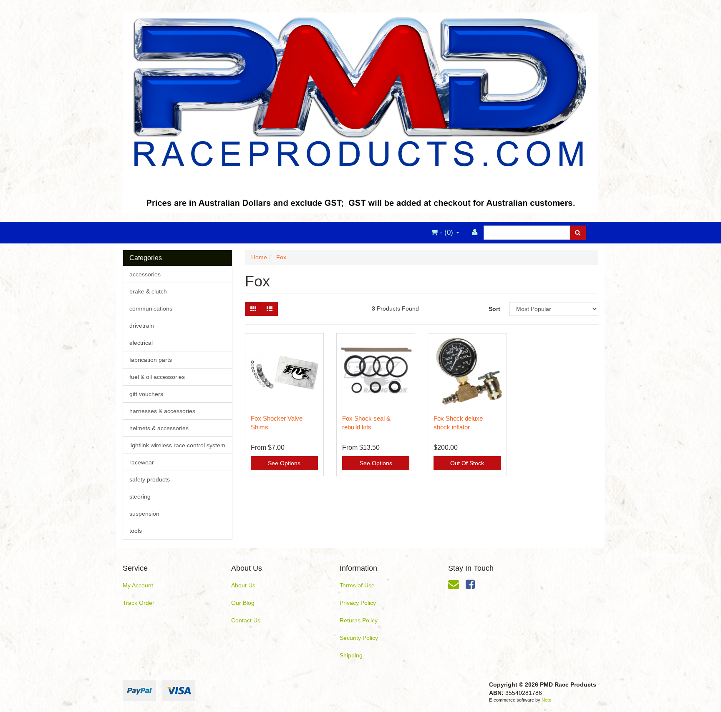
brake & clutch (148, 291)
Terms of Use (357, 585)
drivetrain (141, 325)
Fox (281, 257)
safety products (149, 479)
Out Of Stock (467, 463)
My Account (138, 585)
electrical (141, 342)
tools (135, 530)
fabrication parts (150, 359)
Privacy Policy (358, 602)
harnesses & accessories (162, 411)
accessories (145, 274)
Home (259, 257)
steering (140, 496)
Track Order (138, 602)
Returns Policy (359, 620)
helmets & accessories (159, 428)
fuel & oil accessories (157, 377)
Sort (494, 309)
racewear (141, 462)
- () (446, 232)
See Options (284, 463)
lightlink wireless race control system (177, 445)
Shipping (351, 655)
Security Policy (359, 637)
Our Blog (243, 602)
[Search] (578, 233)
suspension (144, 513)
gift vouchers (146, 394)
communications (150, 308)
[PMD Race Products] (360, 110)
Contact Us (245, 620)
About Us (243, 585)
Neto (546, 699)
